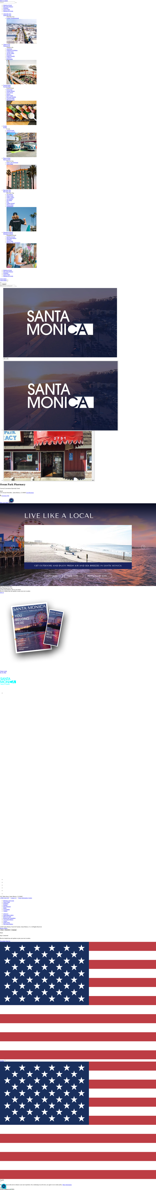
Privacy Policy (3, 928)
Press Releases (7, 906)
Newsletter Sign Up (5, 941)
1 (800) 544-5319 (4, 898)
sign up (2, 592)
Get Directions (30, 492)
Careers (5, 921)
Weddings (5, 8)
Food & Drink (7, 85)
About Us (5, 913)
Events (5, 126)
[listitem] (53, 576)
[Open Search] (7, 280)
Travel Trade (6, 9)
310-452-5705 (5, 495)
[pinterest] (4, 890)
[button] (78, 1121)
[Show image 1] (60, 396)
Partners (5, 905)
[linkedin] (4, 888)
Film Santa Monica (8, 6)
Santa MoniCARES (8, 915)
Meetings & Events (8, 11)
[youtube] (4, 885)
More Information (67, 1184)
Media (4, 908)
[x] (79, 879)
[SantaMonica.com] (8, 689)
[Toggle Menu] (0, 282)
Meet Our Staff (7, 916)
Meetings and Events (8, 900)
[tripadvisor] (4, 893)
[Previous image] (4, 359)
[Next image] (7, 359)
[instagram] (4, 882)
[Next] (143, 547)
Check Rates (9, 164)
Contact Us (13, 898)
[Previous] (13, 547)
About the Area (7, 14)
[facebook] (4, 693)
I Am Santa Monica (8, 919)
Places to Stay (6, 158)
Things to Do (6, 44)
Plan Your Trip (7, 190)
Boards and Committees (9, 918)
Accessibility (6, 909)
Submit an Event (7, 5)
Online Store (6, 922)
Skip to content (4, 0)
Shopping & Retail (8, 232)
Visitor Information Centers (25, 898)
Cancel (4, 284)
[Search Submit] (16, 2)
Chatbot (5, 911)
